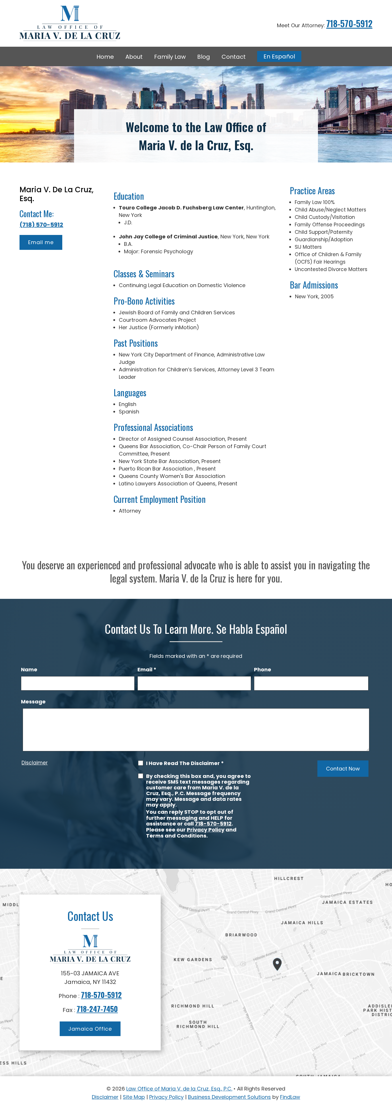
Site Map (134, 1097)
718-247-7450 (97, 1008)
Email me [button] (41, 242)
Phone (262, 669)
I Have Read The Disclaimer (185, 763)
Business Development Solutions (229, 1097)
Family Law (170, 57)
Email (146, 669)
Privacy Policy (205, 829)
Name (29, 669)
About (134, 57)
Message (33, 701)
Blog (203, 57)
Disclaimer (35, 762)
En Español (279, 56)
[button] (386, 1068)
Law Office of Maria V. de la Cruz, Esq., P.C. (179, 1088)
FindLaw (290, 1097)
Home (105, 57)
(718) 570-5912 (41, 225)
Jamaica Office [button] (90, 1028)
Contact (234, 57)
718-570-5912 (349, 23)
